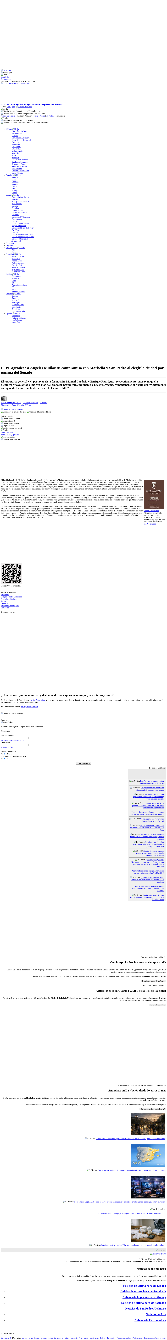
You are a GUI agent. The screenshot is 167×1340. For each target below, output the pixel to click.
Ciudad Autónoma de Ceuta (22, 234)
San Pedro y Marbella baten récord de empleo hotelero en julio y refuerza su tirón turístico (147, 897)
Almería (15, 177)
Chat (4, 107)
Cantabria (15, 208)
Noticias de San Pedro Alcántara (145, 1308)
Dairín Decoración (151, 511)
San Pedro (5, 608)
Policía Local (17, 261)
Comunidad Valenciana (21, 217)
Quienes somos (47, 1338)
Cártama (15, 136)
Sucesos (15, 296)
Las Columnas (17, 320)
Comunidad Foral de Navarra (23, 228)
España (9, 195)
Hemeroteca (60, 116)
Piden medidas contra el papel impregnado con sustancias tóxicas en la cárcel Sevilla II (147, 813)
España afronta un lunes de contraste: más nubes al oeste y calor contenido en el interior (150, 853)
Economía (10, 243)
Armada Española (19, 267)
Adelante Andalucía (19, 285)
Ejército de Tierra (18, 272)
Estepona (15, 142)
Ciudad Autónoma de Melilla (23, 237)
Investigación (17, 302)
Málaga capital (17, 151)
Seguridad (10, 254)
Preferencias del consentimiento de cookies (149, 1338)
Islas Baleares (17, 204)
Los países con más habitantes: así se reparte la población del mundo (150, 789)
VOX (14, 281)
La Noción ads (150, 524)
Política (9, 274)
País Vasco (16, 230)
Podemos (15, 278)
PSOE (14, 289)
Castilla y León (17, 210)
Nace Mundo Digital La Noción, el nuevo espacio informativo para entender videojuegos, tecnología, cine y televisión (147, 863)
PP (13, 287)
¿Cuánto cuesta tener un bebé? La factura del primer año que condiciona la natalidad (147, 879)
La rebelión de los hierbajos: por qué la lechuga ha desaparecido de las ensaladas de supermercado (148, 805)
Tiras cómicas (17, 322)
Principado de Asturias (20, 201)
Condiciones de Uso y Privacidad (102, 1338)
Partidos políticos (18, 291)
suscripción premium (37, 700)
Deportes (9, 245)
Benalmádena (17, 133)
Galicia (14, 221)
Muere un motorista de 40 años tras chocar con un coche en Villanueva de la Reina (147, 828)
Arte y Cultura (11, 248)
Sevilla (14, 193)
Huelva (14, 186)
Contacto (74, 1338)
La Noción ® (6, 1338)
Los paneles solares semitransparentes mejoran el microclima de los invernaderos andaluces (148, 888)
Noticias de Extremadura (150, 1320)
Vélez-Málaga (17, 173)
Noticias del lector (19, 318)
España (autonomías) (20, 239)
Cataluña (15, 215)
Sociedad (9, 294)
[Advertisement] (74, 18)
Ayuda (24, 1338)
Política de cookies (124, 1338)
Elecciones (5, 595)
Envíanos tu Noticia (61, 1338)
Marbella (15, 153)
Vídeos (42, 116)
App (13, 107)
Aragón (15, 199)
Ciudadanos (16, 276)
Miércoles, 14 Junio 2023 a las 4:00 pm (16, 405)
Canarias (15, 206)
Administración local (9, 599)
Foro (9, 107)
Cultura (14, 252)
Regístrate (5, 77)
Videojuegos (16, 307)
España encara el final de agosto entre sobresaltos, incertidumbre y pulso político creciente (148, 796)
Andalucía (10, 175)
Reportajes (16, 316)
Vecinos (4, 601)
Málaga (9, 129)
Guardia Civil (17, 265)
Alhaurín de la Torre (19, 131)
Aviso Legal (83, 1338)
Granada (15, 184)
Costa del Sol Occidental (21, 140)
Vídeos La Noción (8, 116)
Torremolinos (17, 169)
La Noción (5, 104)
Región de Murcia (19, 226)
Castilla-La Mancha (19, 212)
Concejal (4, 603)
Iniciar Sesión (6, 79)
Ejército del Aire (18, 270)
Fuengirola (16, 144)
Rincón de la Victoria (20, 160)
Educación (16, 300)
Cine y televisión (18, 311)
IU (13, 283)
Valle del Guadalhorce (20, 171)
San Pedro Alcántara (24, 116)
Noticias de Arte (156, 1314)
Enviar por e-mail (7, 432)
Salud (14, 298)
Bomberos (16, 259)
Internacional (16, 241)
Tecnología (16, 309)
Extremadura (17, 219)
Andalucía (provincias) (20, 197)
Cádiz (14, 179)
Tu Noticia (50, 116)
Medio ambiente (18, 305)
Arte (13, 250)
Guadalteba (16, 147)
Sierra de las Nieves (19, 166)
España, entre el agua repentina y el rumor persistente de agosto (152, 782)
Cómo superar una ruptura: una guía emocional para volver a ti (152, 820)
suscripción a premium (29, 707)
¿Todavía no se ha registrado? (12, 740)
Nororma (15, 158)
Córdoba (15, 182)
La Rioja (15, 232)
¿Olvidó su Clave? (8, 747)
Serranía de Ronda (19, 164)
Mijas (14, 155)
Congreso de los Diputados (11, 597)
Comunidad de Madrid (20, 223)
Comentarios (18, 409)
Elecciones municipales (10, 606)
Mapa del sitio (34, 1338)
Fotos (36, 116)
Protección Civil (18, 256)
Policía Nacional (18, 263)
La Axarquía (16, 149)
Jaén (13, 188)
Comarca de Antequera (20, 138)
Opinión (9, 313)
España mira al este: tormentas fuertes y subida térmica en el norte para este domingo (147, 836)
